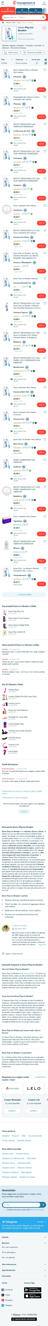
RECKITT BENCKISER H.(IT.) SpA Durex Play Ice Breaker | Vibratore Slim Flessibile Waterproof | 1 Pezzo (26, 305)
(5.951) (24, 396)
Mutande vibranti (24, 1140)
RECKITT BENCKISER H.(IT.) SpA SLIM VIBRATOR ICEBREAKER (26, 152)
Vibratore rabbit (24, 1163)
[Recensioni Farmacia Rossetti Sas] (17, 287)
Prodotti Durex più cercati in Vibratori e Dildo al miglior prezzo (22, 792)
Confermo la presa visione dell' (25, 1210)
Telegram (8, 1305)
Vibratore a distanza (10, 1172)
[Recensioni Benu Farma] (17, 447)
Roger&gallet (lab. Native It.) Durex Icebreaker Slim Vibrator (26, 98)
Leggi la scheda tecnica (14, 954)
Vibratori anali (7, 1154)
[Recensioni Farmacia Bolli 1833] (17, 396)
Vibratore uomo (8, 1168)
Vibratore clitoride (24, 1168)
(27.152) (25, 108)
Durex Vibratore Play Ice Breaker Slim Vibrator (25, 71)
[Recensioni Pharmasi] (17, 108)
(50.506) (25, 316)
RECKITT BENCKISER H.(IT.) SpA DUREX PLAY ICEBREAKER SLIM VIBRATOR (26, 360)
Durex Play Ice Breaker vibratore (25, 279)
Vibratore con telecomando (13, 1158)
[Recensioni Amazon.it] (17, 266)
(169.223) (25, 423)
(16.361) (25, 135)
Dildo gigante (26, 1172)
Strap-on (15, 1136)
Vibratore (5, 1136)
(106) (24, 525)
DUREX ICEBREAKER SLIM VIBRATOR (24, 461)
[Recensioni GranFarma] (17, 214)
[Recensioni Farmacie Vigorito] (17, 316)
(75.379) (25, 579)
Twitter (7, 1295)
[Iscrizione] (43, 1205)
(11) (23, 552)
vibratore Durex (29, 973)
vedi (41, 90)
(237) (24, 287)
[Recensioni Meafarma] (17, 346)
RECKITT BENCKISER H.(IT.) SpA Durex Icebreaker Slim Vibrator (26, 232)
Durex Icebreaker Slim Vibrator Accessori (24, 413)
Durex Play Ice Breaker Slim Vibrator (27, 439)
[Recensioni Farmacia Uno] (17, 423)
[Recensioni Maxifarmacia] (17, 371)
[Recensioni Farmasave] (17, 162)
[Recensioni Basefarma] (17, 500)
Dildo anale (31, 1158)
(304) (24, 470)
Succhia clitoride (35, 1136)
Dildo (24, 1136)
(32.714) (25, 500)
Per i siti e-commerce (10, 1247)
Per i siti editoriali (8, 1258)
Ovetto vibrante (8, 1140)
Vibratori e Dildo (10, 22)
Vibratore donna (22, 1154)
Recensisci (17, 525)
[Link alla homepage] (3, 22)
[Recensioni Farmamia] (17, 80)
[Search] (43, 17)
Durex (19, 22)
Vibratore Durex (8, 1163)
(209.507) (25, 162)
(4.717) (24, 371)
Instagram (9, 1300)
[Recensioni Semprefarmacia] (17, 579)
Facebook (9, 1290)
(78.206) (25, 346)
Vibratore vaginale (9, 1177)
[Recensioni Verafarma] (17, 189)
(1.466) (24, 189)
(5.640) (24, 214)
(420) (24, 266)
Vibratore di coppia (27, 1177)
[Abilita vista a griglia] (46, 63)
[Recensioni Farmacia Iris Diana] (17, 241)
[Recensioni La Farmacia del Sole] (17, 135)
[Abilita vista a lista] (46, 60)
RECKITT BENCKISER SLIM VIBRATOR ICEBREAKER (24, 125)
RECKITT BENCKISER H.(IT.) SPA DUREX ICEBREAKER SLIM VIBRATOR (26, 489)
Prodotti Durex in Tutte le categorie (15, 798)
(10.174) (25, 80)
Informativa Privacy (37, 1210)
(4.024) (24, 241)
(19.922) (25, 448)
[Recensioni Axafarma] (17, 470)
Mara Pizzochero (20, 926)
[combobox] (9, 17)
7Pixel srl (16, 1315)
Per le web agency (9, 1252)
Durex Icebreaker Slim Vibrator (24, 206)
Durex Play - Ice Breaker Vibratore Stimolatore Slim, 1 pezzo (26, 570)
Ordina (19, 59)
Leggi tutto (42, 945)
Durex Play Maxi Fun (26, 838)
